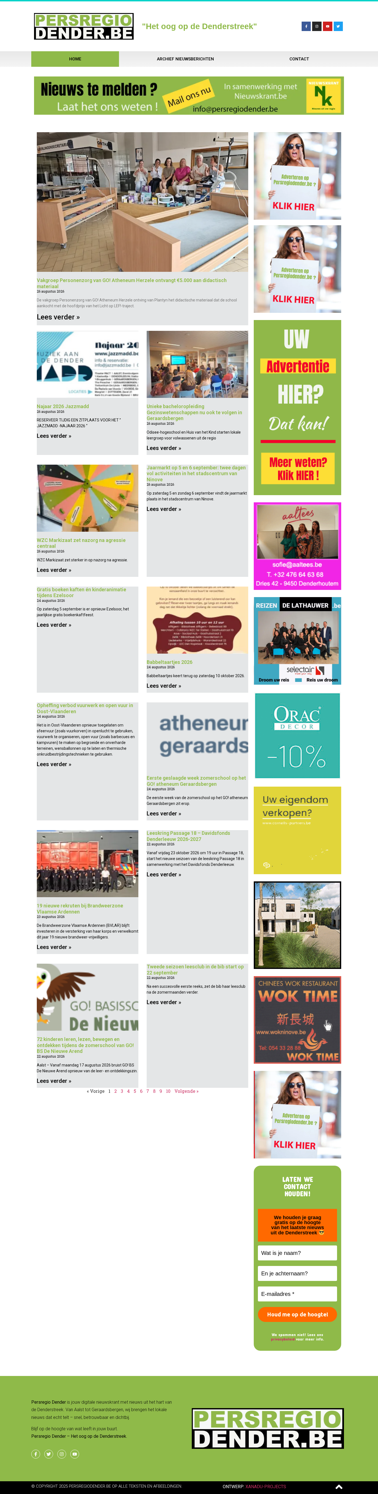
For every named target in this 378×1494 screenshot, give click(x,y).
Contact (299, 59)
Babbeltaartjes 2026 (169, 662)
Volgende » (186, 1091)
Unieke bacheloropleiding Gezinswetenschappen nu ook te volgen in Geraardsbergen (194, 412)
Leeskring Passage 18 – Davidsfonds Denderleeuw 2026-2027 (188, 836)
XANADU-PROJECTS (265, 1486)
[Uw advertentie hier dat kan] (297, 493)
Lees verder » (58, 317)
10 (168, 1091)
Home (75, 59)
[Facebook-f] (306, 26)
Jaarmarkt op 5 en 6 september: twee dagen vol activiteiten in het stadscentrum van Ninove (196, 473)
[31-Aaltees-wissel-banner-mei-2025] (297, 588)
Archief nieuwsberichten (185, 59)
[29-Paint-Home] (297, 778)
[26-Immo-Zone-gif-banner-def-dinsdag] (297, 967)
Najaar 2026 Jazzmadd (63, 406)
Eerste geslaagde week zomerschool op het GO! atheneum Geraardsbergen (196, 781)
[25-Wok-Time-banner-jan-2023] (297, 1062)
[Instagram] (317, 26)
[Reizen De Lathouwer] (297, 683)
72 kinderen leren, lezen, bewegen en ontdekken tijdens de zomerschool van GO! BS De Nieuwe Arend (85, 1045)
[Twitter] (338, 26)
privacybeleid (283, 1339)
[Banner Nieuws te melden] (189, 113)
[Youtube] (327, 26)
